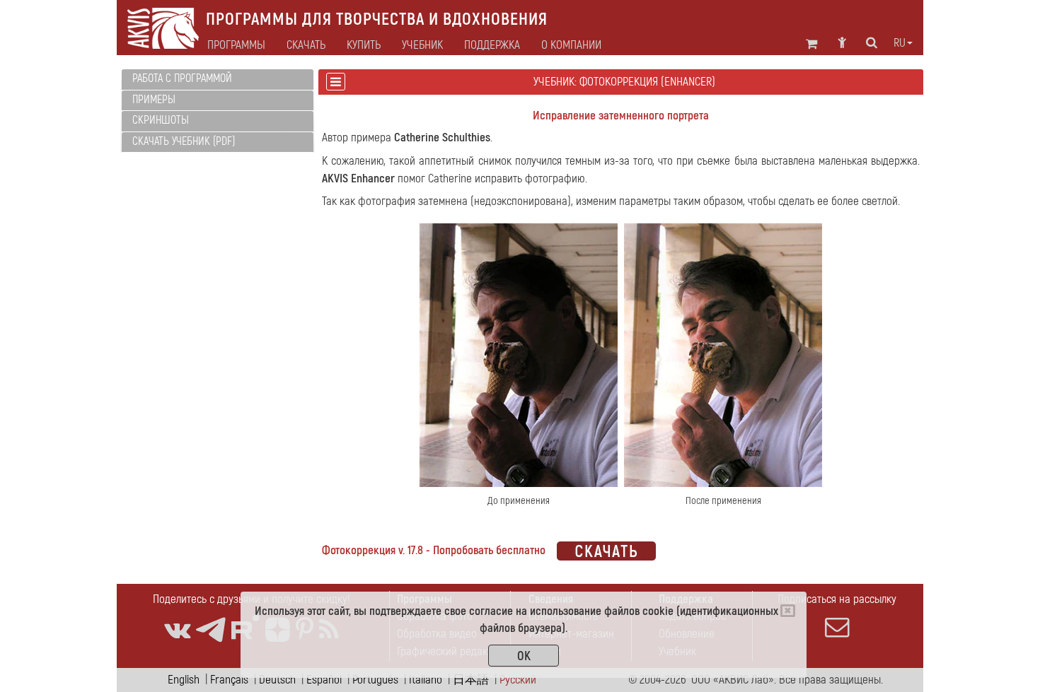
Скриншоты (160, 120)
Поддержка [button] (492, 45)
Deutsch (277, 679)
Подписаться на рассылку (837, 599)
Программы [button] (236, 45)
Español (324, 679)
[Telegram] (211, 630)
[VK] (177, 630)
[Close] (787, 610)
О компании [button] (571, 45)
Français (229, 679)
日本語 (471, 679)
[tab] (217, 79)
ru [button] (900, 43)
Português (375, 679)
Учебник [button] (422, 45)
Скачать (306, 45)
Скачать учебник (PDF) (183, 141)
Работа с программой (182, 78)
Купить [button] (364, 45)
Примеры (153, 100)
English (184, 679)
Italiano (425, 679)
